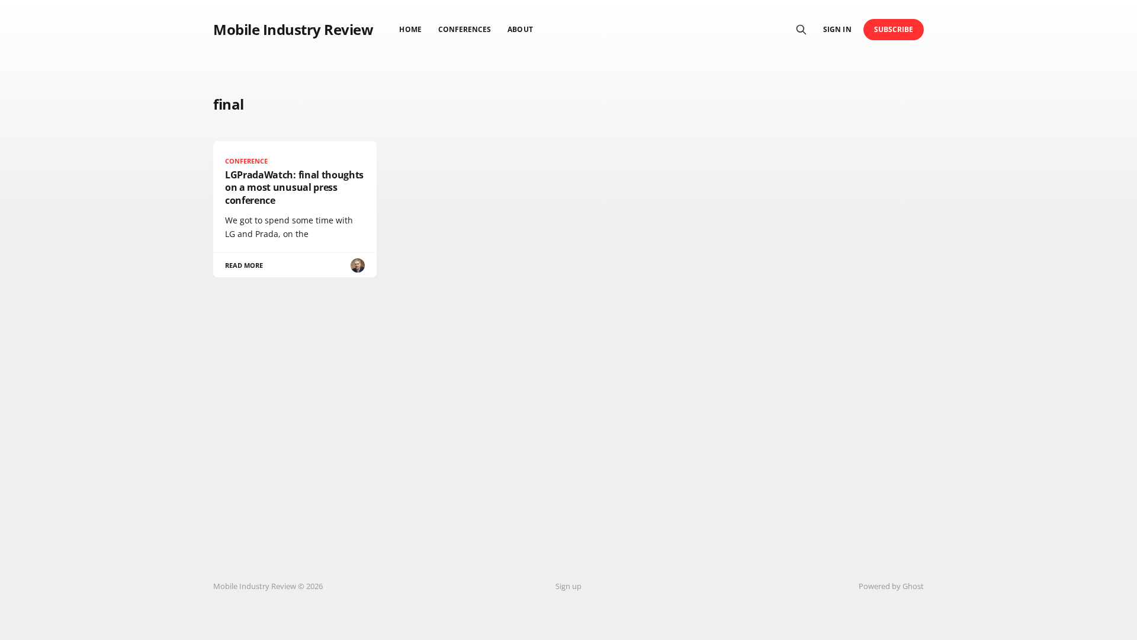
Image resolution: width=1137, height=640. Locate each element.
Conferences (465, 29)
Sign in (837, 29)
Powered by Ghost (891, 586)
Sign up (568, 586)
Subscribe (894, 29)
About (520, 29)
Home (410, 29)
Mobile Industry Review (293, 30)
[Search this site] (801, 30)
